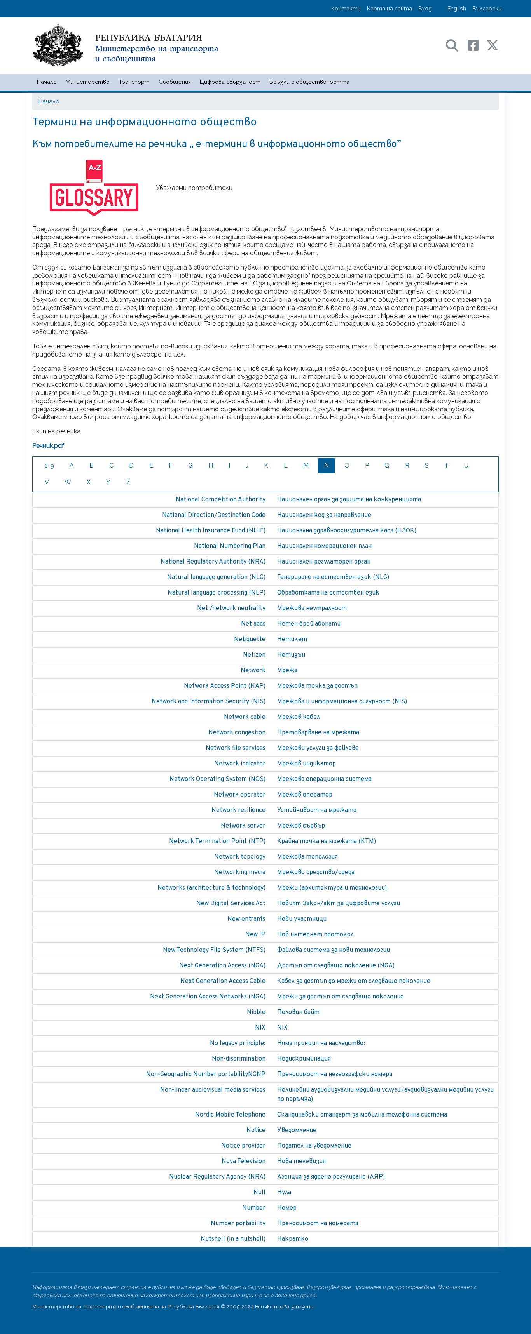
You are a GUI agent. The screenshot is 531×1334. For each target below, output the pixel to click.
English (456, 8)
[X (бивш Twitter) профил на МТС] (492, 45)
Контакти (346, 8)
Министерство (88, 81)
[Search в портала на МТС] (456, 45)
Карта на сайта (389, 8)
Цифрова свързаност (230, 81)
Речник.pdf (48, 445)
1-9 (49, 465)
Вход (425, 8)
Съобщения (175, 81)
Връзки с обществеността (309, 81)
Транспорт (134, 81)
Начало (47, 81)
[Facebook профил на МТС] (477, 45)
